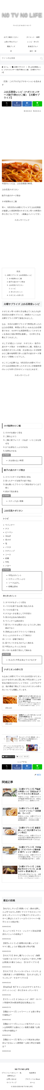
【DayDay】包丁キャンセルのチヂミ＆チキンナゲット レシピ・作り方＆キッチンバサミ (21, 988)
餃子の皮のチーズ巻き (17, 282)
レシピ (13, 288)
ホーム (32, 1082)
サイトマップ (11, 1082)
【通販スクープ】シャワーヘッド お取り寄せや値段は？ (21, 1013)
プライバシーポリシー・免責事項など (11, 1074)
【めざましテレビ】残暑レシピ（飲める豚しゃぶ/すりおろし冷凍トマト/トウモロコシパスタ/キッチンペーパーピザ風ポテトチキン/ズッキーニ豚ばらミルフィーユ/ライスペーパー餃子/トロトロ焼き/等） (21, 915)
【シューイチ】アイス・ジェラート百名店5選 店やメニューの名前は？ (21, 932)
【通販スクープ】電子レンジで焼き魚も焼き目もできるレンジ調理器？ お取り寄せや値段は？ (21, 1043)
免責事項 (32, 1073)
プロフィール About (32, 1079)
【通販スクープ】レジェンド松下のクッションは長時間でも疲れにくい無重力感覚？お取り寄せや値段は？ (21, 1027)
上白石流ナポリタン (16, 285)
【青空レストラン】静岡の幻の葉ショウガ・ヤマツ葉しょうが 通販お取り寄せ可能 (21, 945)
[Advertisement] (22, 135)
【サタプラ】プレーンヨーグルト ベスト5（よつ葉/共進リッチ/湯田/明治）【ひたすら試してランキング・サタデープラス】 (21, 974)
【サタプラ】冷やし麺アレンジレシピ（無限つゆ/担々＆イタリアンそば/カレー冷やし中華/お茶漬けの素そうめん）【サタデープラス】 (21, 959)
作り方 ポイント (17, 292)
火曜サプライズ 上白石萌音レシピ (19, 275)
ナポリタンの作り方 (16, 295)
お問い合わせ (11, 1079)
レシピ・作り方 (23, 756)
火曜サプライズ (9, 756)
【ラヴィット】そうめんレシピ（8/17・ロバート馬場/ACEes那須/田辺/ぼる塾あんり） (22, 1001)
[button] (41, 58)
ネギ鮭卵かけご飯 (15, 278)
